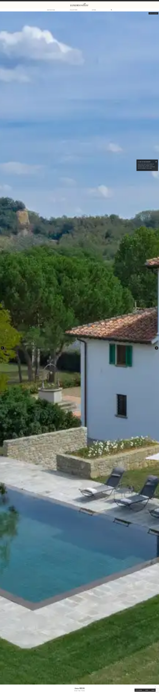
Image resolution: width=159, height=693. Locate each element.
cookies (140, 690)
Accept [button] (146, 690)
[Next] (156, 348)
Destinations (51, 10)
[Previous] (2, 348)
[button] (111, 10)
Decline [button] (153, 690)
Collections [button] (73, 9)
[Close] (156, 162)
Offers (94, 10)
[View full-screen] (153, 13)
